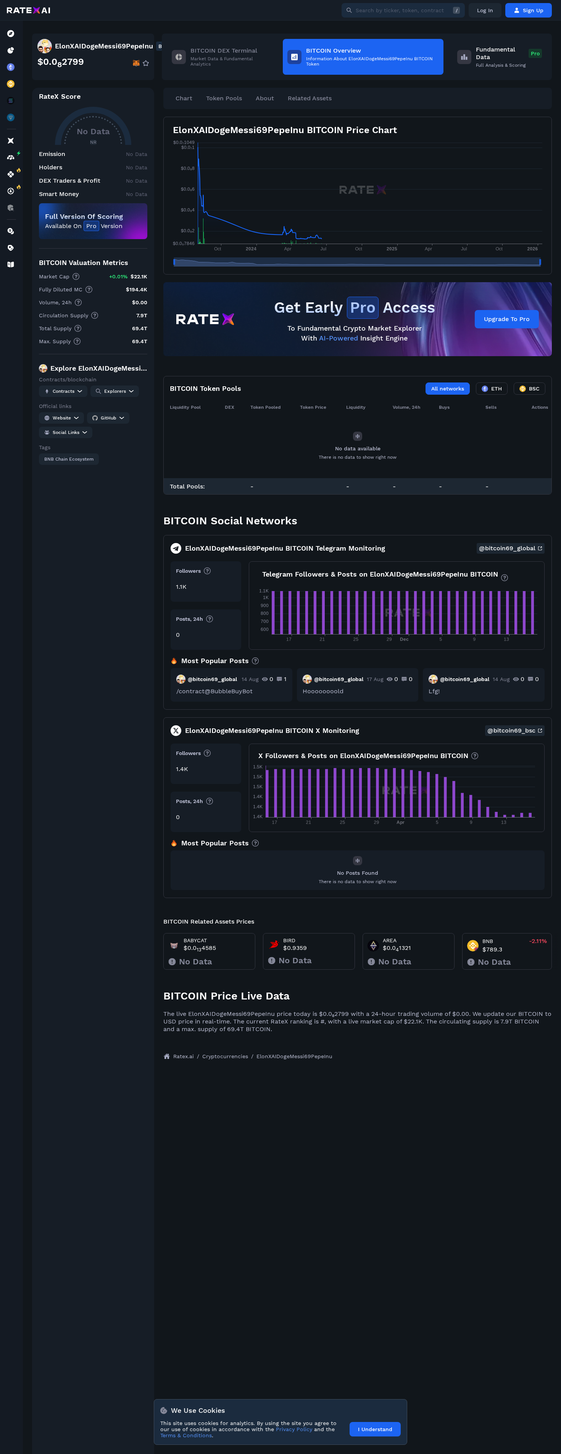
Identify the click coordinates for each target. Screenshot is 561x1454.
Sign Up (533, 10)
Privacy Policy (294, 1429)
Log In (485, 10)
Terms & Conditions (186, 1435)
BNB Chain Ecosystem (69, 459)
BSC (534, 389)
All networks (447, 389)
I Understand (375, 1429)
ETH (496, 389)
